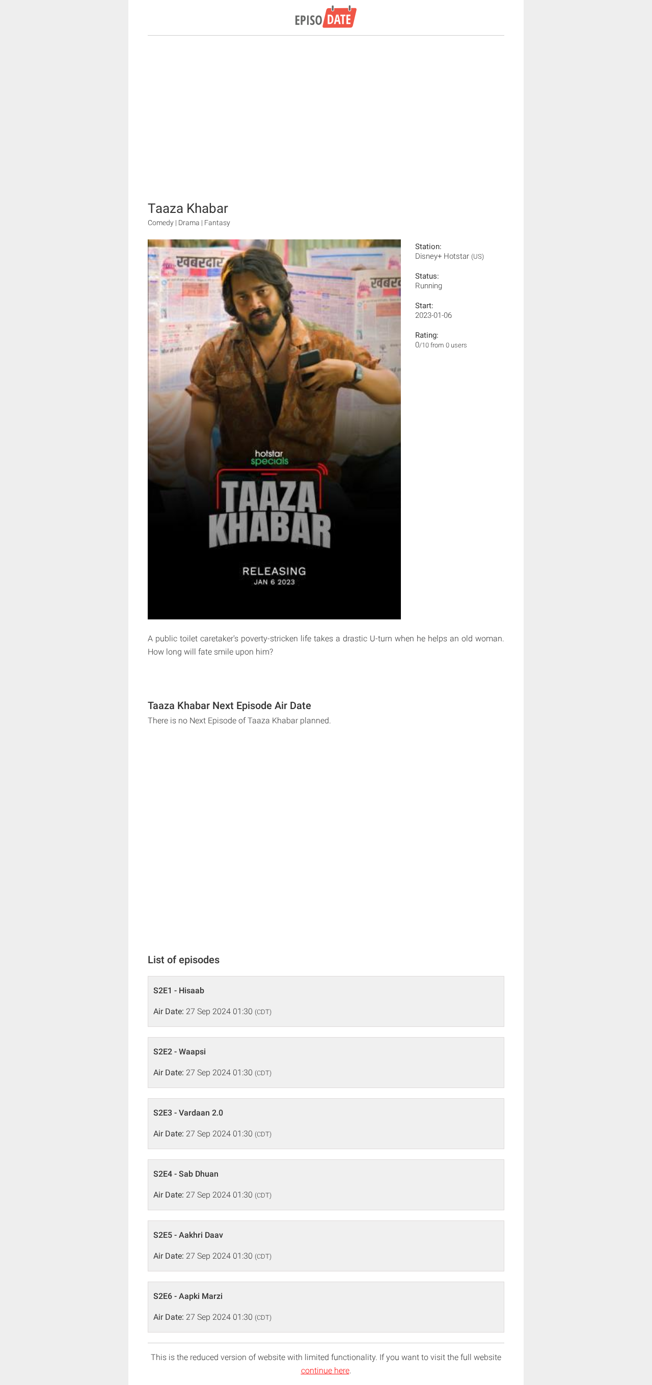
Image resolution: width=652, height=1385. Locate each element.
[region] (326, 117)
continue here (325, 1370)
